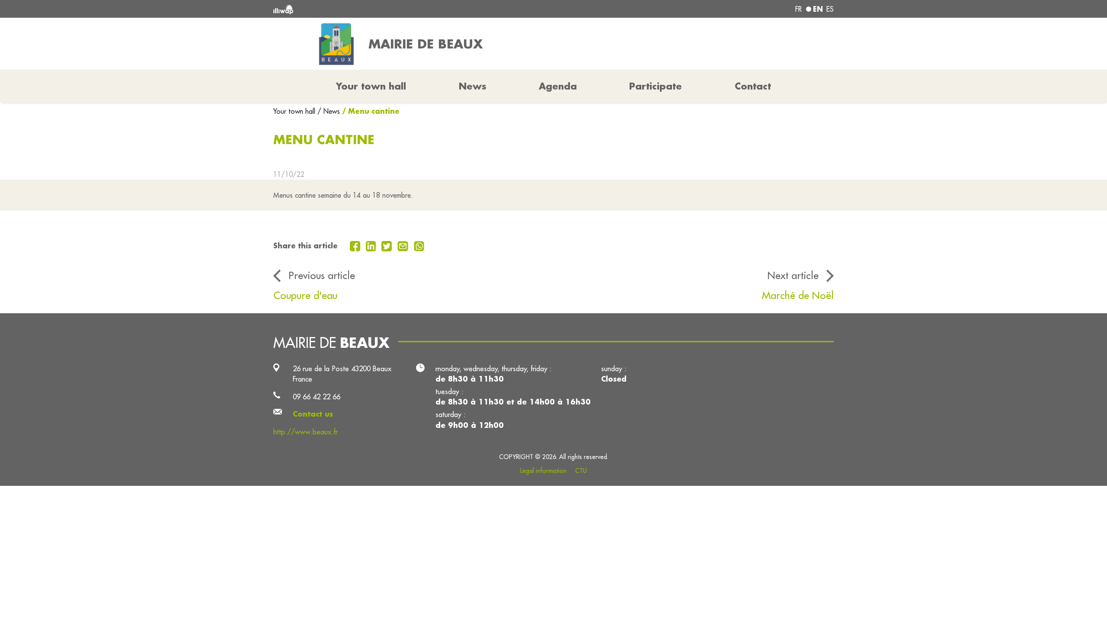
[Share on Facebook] (356, 245)
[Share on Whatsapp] (419, 245)
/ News (328, 111)
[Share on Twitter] (388, 245)
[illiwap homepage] (387, 9)
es (830, 9)
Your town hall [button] (371, 86)
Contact (753, 86)
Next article (793, 275)
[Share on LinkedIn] (372, 245)
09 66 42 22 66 (316, 396)
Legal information (543, 471)
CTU (581, 471)
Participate (655, 86)
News (472, 86)
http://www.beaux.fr (305, 431)
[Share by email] (404, 245)
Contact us (313, 413)
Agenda (558, 86)
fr (798, 9)
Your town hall (295, 111)
